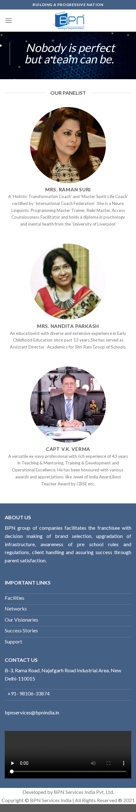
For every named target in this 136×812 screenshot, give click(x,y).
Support (13, 641)
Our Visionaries (21, 620)
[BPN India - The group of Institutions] (68, 20)
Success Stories (21, 630)
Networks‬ (16, 608)
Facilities (14, 598)
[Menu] (8, 20)
